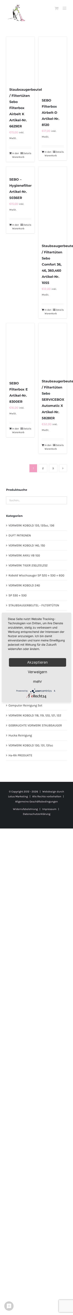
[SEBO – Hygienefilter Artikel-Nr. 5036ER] (20, 169)
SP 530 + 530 (18, 595)
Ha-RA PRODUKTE (20, 755)
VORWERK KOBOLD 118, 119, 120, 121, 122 (35, 715)
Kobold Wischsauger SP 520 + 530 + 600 (36, 575)
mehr (37, 681)
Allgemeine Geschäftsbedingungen (36, 801)
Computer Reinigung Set (25, 705)
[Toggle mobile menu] (65, 8)
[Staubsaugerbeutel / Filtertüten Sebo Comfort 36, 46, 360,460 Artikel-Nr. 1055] (53, 203)
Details (27, 153)
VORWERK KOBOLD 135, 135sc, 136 (31, 525)
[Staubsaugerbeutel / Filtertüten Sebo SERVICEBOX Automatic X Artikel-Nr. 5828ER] (53, 348)
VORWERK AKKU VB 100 (24, 555)
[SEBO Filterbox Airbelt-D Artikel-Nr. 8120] (53, 65)
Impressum (49, 809)
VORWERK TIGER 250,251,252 (28, 565)
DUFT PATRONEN (20, 535)
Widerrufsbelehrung (25, 809)
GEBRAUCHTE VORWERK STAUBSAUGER (35, 725)
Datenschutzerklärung (36, 813)
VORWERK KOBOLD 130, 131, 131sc (31, 745)
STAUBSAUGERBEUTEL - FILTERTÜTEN (34, 605)
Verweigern (37, 672)
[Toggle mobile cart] (57, 8)
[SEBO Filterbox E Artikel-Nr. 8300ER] (20, 349)
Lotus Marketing (18, 796)
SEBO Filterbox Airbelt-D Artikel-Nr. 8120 (50, 112)
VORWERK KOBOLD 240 (24, 585)
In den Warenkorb (16, 155)
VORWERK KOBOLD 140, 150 (27, 545)
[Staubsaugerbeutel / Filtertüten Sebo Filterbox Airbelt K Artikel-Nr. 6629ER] (20, 60)
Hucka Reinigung (20, 735)
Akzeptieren (37, 662)
